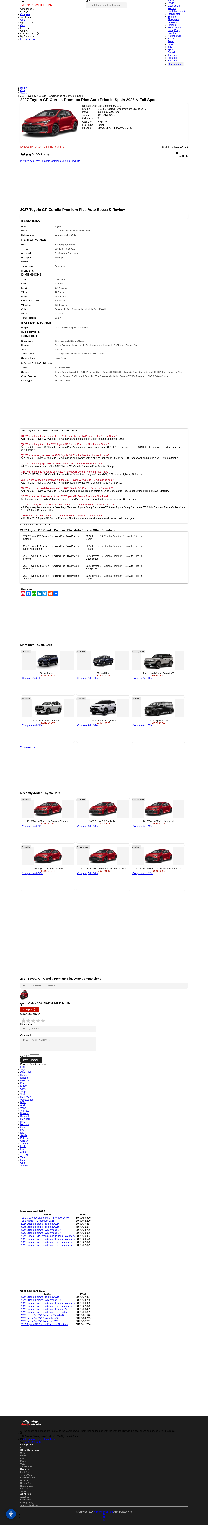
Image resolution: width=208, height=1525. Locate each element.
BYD (22, 1121)
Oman (23, 1455)
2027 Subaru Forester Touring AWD (40, 1223)
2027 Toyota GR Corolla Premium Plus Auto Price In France (51, 557)
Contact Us (25, 1499)
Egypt (23, 1461)
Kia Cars (24, 1488)
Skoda (23, 1135)
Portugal (172, 58)
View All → (26, 1165)
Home (23, 87)
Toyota (23, 93)
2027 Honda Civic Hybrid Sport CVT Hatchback (46, 1242)
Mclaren (24, 1124)
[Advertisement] (104, 65)
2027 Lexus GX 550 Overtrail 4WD (39, 1318)
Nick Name (26, 1024)
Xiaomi (24, 1143)
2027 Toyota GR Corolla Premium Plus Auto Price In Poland (114, 547)
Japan (171, 41)
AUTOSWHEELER (37, 5)
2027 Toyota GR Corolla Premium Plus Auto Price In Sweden (51, 577)
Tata (22, 1157)
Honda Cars (26, 1480)
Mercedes (25, 1097)
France (171, 44)
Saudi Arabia (26, 1466)
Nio (22, 1132)
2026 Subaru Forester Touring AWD (40, 1227)
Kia (22, 1083)
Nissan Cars (26, 1483)
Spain (171, 49)
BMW (23, 1102)
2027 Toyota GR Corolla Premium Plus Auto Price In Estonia (51, 537)
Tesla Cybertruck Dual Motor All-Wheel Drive (45, 1217)
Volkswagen (26, 1099)
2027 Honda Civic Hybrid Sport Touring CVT (45, 1309)
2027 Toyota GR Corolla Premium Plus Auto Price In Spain (114, 537)
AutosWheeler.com (103, 1511)
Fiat (22, 1149)
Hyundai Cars (26, 1486)
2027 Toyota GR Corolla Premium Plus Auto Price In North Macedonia (51, 547)
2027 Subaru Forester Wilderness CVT (42, 1230)
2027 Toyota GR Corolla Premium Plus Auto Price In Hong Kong (114, 567)
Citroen (24, 1141)
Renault (24, 1116)
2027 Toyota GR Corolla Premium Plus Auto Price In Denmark (114, 577)
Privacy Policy (26, 1502)
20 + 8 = (25, 1055)
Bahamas (173, 60)
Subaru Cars (26, 1491)
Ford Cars (25, 1472)
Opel (22, 1163)
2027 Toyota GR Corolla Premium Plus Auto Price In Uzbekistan (114, 557)
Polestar (24, 1138)
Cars (22, 20)
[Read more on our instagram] (104, 1519)
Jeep (23, 1091)
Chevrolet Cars (27, 1477)
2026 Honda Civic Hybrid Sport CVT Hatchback (46, 1245)
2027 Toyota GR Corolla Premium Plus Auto (44, 1324)
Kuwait (23, 1458)
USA (22, 1453)
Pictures (25, 161)
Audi (22, 1105)
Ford (22, 1067)
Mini (22, 1160)
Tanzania (173, 55)
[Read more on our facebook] (104, 1514)
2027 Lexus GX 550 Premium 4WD (39, 1321)
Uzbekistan (174, 5)
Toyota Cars (26, 1475)
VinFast (24, 1110)
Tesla (23, 1094)
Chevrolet (25, 1072)
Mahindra (25, 1119)
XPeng (24, 1154)
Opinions (56, 161)
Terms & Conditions (29, 1505)
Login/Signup (175, 64)
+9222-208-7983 (32, 1442)
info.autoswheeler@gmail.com (39, 1439)
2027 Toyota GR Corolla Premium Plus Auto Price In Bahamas (51, 567)
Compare (25, 14)
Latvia (171, 3)
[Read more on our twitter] (104, 1517)
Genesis (24, 1127)
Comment (25, 1035)
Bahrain (172, 52)
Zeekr (23, 1152)
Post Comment (31, 1060)
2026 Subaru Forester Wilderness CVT (42, 1233)
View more (26, 747)
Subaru (24, 1086)
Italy (170, 47)
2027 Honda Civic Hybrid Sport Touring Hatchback (48, 1236)
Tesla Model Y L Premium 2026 (37, 1220)
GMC (23, 1088)
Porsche (24, 1113)
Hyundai (24, 1080)
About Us (24, 1497)
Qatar (23, 1464)
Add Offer (35, 161)
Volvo (23, 1108)
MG (22, 1130)
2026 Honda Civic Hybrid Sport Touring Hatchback (48, 1239)
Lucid (23, 1146)
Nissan (24, 1078)
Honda (24, 1075)
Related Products (70, 161)
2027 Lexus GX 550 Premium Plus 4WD (42, 1315)
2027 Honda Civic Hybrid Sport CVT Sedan (44, 1312)
